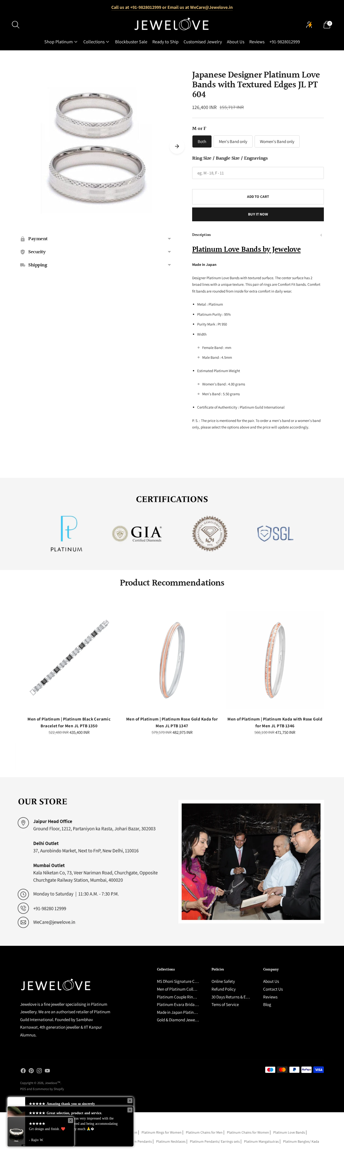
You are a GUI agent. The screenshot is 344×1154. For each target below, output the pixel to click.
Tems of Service (225, 1004)
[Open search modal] (16, 25)
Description (201, 235)
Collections (94, 42)
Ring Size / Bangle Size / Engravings (229, 158)
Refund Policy (224, 989)
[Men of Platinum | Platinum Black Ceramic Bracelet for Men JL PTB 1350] (69, 660)
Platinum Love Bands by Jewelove (246, 250)
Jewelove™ (52, 1083)
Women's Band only (277, 141)
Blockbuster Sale (131, 42)
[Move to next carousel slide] (177, 146)
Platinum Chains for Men (204, 1132)
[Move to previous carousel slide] (15, 664)
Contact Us (273, 989)
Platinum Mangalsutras (261, 1141)
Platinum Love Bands (289, 1132)
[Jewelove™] (172, 24)
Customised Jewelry (203, 42)
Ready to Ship (165, 42)
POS (23, 1089)
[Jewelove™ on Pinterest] (31, 1072)
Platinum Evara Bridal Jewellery (185, 1004)
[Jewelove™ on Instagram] (39, 1072)
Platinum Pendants (137, 1141)
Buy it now (258, 214)
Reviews (256, 42)
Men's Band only (233, 141)
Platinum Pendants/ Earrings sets (215, 1141)
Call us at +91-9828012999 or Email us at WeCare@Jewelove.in (172, 7)
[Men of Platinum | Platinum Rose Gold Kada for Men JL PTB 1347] (172, 660)
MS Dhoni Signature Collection (183, 981)
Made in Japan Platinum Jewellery (187, 1012)
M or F (199, 128)
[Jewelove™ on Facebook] (23, 1072)
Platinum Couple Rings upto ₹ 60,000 (189, 997)
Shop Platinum (58, 42)
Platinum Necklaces (171, 1141)
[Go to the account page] (309, 25)
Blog (267, 1004)
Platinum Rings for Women (162, 1132)
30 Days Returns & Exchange (236, 997)
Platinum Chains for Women (248, 1132)
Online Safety (223, 981)
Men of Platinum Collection (180, 989)
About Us (235, 42)
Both (202, 141)
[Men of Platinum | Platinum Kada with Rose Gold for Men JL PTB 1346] (275, 660)
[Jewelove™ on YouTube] (47, 1072)
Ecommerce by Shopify (48, 1089)
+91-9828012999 (284, 42)
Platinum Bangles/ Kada (301, 1141)
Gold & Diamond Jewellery (179, 1020)
